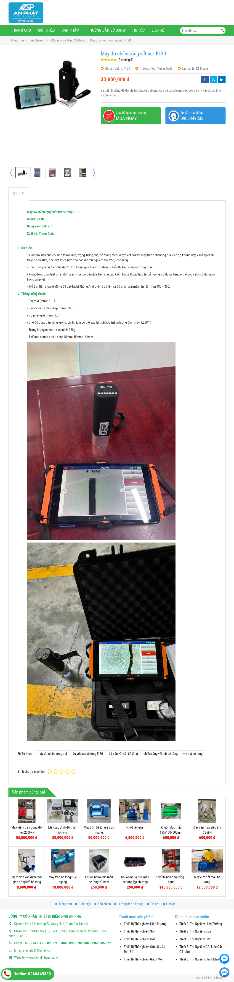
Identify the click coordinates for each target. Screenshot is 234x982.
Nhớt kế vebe (135, 827)
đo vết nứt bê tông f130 (87, 754)
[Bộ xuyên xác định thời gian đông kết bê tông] (26, 861)
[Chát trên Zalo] (224, 972)
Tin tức (138, 30)
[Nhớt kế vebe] (135, 811)
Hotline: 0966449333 (32, 974)
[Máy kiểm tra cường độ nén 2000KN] (26, 811)
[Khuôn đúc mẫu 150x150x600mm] (171, 811)
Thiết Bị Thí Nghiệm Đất (139, 939)
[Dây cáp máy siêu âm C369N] (207, 811)
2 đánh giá (125, 60)
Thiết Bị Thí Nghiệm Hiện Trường (145, 924)
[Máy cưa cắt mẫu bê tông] (207, 861)
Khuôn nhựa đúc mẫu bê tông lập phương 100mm (135, 882)
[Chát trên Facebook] (224, 959)
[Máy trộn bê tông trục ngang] (62, 861)
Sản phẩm (70, 30)
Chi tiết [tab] (18, 193)
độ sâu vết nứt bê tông (123, 754)
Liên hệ (158, 30)
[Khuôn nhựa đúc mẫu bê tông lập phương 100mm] (135, 861)
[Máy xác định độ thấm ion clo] (62, 811)
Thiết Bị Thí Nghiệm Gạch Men (143, 959)
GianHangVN (218, 977)
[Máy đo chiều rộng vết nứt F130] (52, 85)
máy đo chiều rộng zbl (52, 754)
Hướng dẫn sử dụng (107, 30)
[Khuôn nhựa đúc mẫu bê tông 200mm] (98, 861)
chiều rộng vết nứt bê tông (161, 754)
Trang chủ (21, 30)
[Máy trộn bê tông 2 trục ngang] (98, 811)
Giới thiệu (46, 30)
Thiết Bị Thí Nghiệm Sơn (139, 931)
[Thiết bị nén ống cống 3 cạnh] (171, 861)
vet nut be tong (192, 754)
